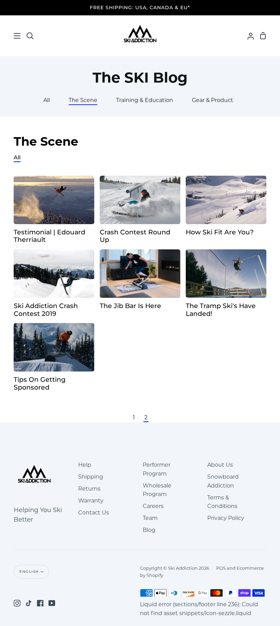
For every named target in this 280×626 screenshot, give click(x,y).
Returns (89, 488)
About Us (220, 465)
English (29, 571)
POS (221, 568)
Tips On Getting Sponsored (40, 383)
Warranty (90, 500)
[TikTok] (28, 603)
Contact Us (93, 512)
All (17, 157)
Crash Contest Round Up (135, 236)
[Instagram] (17, 603)
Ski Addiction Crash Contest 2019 (46, 310)
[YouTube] (51, 603)
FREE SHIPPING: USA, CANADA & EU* (140, 7)
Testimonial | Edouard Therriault (49, 236)
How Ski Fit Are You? (220, 232)
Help (84, 465)
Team (150, 518)
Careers (153, 506)
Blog (149, 530)
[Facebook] (40, 603)
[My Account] (248, 35)
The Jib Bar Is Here (130, 306)
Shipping (90, 477)
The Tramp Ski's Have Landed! (221, 310)
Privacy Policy (225, 518)
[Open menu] (10, 36)
